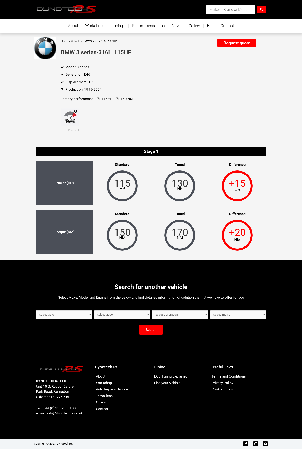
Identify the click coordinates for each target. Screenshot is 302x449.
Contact (227, 25)
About (73, 25)
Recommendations (148, 25)
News (177, 25)
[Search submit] (261, 9)
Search (151, 330)
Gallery (194, 25)
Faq (210, 25)
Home (64, 41)
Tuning (117, 25)
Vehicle (75, 41)
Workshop (94, 25)
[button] (236, 43)
